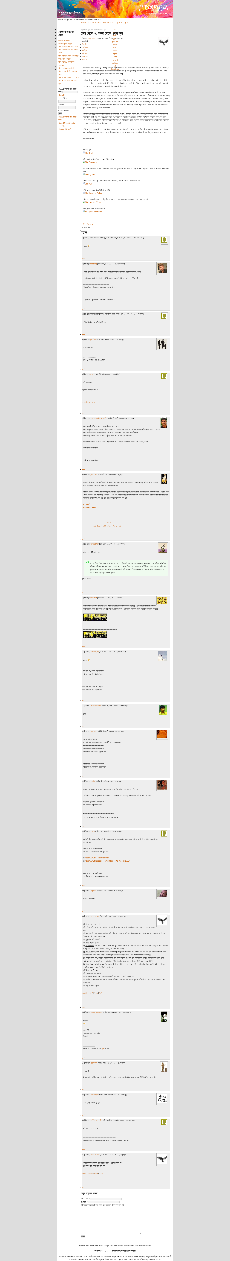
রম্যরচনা (115, 60)
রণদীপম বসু (93, 264)
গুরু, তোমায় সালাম (63, 40)
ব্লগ (89, 30)
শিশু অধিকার (115, 69)
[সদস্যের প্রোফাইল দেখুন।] (163, 47)
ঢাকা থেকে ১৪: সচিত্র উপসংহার (68, 47)
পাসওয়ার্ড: (62, 104)
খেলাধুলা (115, 45)
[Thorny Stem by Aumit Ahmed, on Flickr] (89, 175)
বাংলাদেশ (84, 57)
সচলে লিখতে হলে (108, 22)
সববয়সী (84, 60)
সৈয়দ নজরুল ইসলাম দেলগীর (98, 418)
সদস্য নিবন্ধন (62, 126)
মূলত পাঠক (94, 1063)
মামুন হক (93, 890)
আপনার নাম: (85, 1199)
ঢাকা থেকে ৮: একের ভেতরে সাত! (68, 77)
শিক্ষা (115, 57)
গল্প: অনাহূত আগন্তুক (65, 44)
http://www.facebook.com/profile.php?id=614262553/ (107, 861)
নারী (115, 66)
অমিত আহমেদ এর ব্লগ (99, 30)
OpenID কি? (62, 95)
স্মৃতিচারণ (84, 47)
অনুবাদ (115, 48)
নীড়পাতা (83, 22)
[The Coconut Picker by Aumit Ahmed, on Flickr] (92, 193)
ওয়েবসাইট (84, 993)
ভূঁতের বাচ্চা (93, 598)
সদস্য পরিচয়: (63, 98)
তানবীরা (93, 781)
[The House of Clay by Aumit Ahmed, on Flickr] (92, 202)
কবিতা (115, 54)
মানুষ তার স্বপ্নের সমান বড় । (91, 402)
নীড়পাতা (83, 30)
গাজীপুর (84, 50)
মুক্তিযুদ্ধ (115, 42)
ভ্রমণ (115, 32)
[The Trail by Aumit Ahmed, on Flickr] (88, 153)
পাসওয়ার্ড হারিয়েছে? (64, 129)
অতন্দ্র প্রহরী (95, 1095)
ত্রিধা (103, 1049)
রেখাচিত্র (115, 63)
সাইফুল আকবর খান (96, 1012)
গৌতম (93, 831)
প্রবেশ (126, 22)
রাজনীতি (115, 35)
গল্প (115, 29)
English (91, 22)
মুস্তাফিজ (93, 339)
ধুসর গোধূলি (93, 474)
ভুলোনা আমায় (64, 110)
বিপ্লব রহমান (95, 652)
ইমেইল (101, 993)
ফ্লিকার (96, 993)
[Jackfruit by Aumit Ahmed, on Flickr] (87, 184)
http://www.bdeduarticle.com (97, 858)
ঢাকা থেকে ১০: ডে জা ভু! (66, 68)
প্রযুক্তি (115, 39)
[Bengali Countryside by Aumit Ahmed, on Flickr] (92, 212)
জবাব (83, 259)
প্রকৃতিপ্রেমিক (94, 544)
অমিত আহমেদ (92, 38)
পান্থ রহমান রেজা (96, 706)
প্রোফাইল (119, 22)
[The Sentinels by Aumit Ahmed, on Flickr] (90, 162)
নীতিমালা (98, 22)
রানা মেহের (94, 731)
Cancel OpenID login (66, 123)
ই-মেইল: (84, 1202)
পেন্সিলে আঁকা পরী (96, 1120)
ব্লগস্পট (91, 993)
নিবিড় (91, 374)
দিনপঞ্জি (84, 44)
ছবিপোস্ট (84, 53)
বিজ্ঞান (115, 51)
